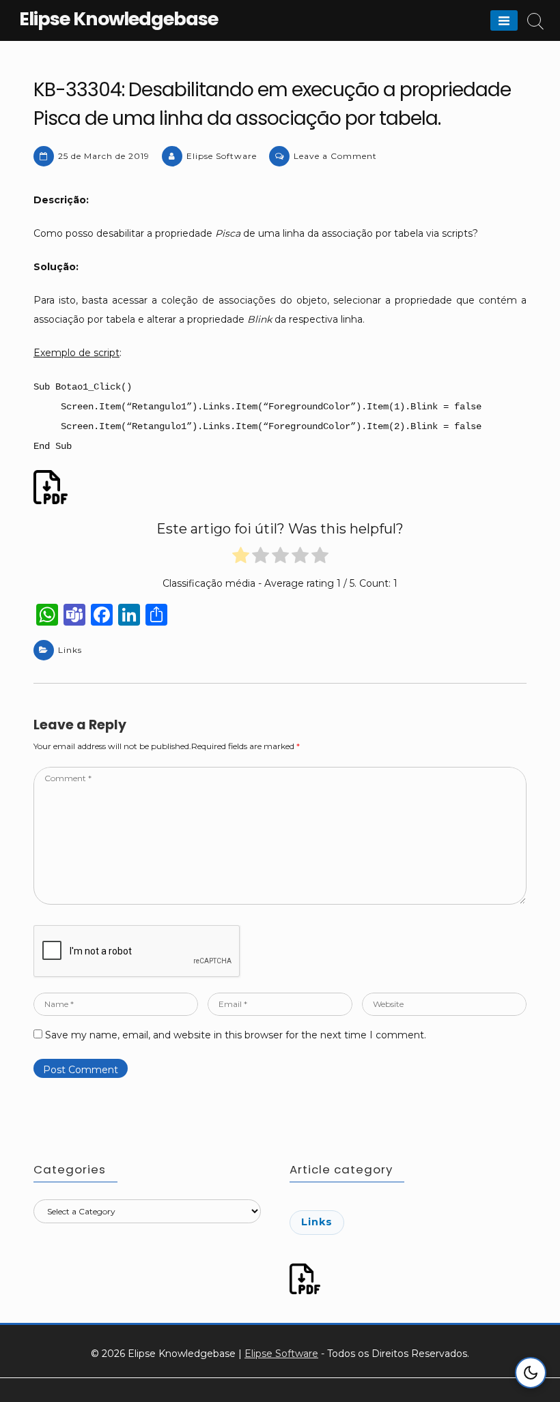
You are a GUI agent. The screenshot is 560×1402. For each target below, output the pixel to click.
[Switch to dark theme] (530, 1372)
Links (70, 650)
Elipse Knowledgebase (118, 18)
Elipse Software (221, 156)
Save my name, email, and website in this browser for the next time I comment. (235, 1035)
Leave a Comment (335, 156)
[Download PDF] (52, 487)
